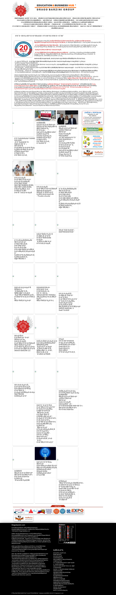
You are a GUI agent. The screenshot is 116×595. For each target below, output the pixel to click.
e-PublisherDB (57, 567)
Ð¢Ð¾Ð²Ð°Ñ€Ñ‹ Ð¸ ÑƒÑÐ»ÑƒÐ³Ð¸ (62, 22)
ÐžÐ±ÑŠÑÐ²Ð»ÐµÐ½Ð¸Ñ (57, 28)
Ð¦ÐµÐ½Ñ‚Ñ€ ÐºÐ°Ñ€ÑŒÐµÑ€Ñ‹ (61, 582)
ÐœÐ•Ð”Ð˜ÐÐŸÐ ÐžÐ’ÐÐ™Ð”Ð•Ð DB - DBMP (64, 566)
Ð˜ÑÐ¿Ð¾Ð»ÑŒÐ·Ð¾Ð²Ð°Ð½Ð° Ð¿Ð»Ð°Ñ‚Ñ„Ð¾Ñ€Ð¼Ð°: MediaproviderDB (29, 593)
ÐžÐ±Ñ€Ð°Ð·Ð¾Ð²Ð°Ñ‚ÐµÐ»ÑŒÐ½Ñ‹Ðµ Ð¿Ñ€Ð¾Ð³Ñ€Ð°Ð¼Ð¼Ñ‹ (54, 18)
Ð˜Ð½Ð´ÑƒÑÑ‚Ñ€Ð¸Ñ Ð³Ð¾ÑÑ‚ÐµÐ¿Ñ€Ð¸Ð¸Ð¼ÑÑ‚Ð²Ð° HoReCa (36, 22)
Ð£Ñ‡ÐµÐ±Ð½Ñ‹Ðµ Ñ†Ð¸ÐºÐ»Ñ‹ (61, 580)
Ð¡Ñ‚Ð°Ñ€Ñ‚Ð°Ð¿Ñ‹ (47, 20)
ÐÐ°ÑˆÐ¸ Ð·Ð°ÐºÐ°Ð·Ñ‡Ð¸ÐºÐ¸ (60, 590)
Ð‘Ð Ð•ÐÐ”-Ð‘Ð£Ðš (57, 556)
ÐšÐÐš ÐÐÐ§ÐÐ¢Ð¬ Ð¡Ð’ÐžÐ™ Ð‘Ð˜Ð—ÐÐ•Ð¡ (26, 18)
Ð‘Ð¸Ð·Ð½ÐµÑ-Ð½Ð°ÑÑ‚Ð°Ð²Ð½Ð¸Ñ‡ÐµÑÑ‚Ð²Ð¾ (29, 20)
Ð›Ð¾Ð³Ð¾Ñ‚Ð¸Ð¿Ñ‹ (58, 557)
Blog (89, 24)
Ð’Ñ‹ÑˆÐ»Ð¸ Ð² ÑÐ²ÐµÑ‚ (59, 579)
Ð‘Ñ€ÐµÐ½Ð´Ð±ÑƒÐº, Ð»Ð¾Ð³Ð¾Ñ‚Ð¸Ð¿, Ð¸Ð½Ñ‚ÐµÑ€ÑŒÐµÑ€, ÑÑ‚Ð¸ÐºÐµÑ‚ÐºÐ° (58, 26)
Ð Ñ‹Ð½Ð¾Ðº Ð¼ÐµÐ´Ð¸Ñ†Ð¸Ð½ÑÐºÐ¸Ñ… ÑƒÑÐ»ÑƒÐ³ (37, 24)
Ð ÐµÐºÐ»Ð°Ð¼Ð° (57, 561)
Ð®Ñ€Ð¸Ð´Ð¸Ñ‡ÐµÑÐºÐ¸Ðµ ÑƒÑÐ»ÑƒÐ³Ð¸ (64, 20)
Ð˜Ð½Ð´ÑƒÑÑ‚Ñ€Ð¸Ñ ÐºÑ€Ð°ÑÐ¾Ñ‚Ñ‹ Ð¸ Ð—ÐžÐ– (74, 24)
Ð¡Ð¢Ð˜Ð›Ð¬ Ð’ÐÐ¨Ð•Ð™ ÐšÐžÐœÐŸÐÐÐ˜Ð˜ (91, 26)
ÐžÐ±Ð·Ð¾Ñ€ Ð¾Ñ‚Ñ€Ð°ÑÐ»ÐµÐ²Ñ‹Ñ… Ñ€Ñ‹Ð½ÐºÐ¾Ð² (86, 18)
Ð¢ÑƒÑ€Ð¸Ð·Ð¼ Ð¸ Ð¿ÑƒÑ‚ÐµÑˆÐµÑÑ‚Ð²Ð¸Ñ (83, 22)
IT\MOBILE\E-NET (56, 24)
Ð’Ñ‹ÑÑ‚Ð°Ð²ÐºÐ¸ (57, 588)
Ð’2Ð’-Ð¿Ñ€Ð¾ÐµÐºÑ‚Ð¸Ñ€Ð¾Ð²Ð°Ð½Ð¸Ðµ (87, 20)
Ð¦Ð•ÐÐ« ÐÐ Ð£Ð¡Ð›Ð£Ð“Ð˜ (60, 587)
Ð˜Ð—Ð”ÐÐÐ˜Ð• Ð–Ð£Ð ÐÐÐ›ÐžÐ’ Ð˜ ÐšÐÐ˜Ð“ (24, 26)
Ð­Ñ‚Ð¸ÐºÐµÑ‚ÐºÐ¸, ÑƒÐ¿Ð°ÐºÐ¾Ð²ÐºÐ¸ (62, 559)
